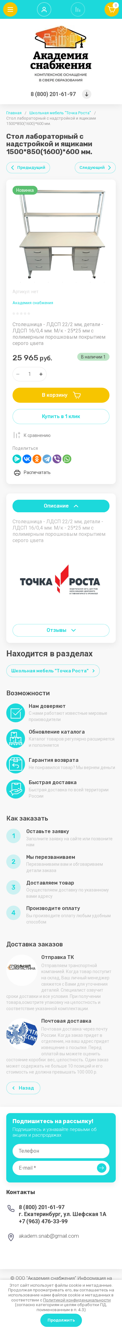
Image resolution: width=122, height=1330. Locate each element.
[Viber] (57, 459)
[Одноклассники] (37, 459)
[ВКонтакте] (27, 459)
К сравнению (37, 435)
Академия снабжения (33, 302)
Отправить (101, 1168)
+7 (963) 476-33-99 (43, 1221)
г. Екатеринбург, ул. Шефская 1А (62, 1214)
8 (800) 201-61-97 (53, 94)
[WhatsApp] (67, 459)
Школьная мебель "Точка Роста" (60, 112)
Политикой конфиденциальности (77, 1300)
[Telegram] (47, 459)
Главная (14, 112)
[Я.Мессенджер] (17, 459)
